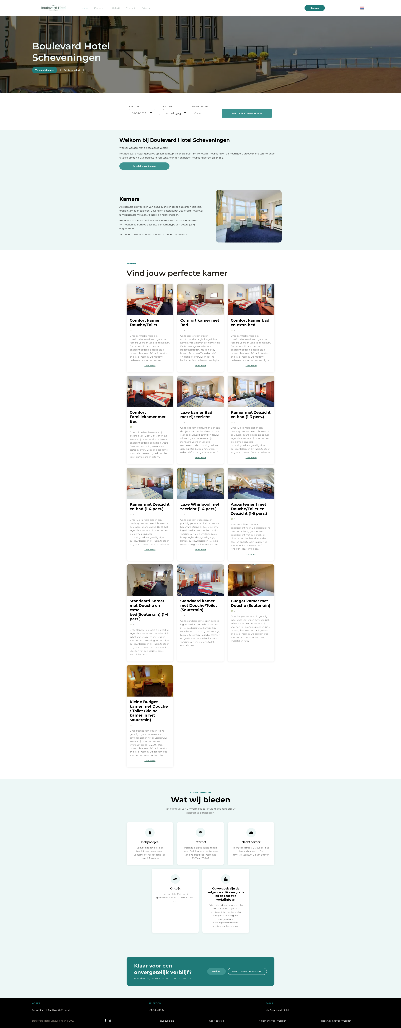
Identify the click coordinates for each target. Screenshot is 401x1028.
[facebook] (105, 1020)
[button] (247, 113)
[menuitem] (84, 8)
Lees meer (149, 365)
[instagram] (110, 1020)
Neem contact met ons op (247, 971)
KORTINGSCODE (200, 107)
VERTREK (168, 107)
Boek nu (216, 971)
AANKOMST (135, 107)
